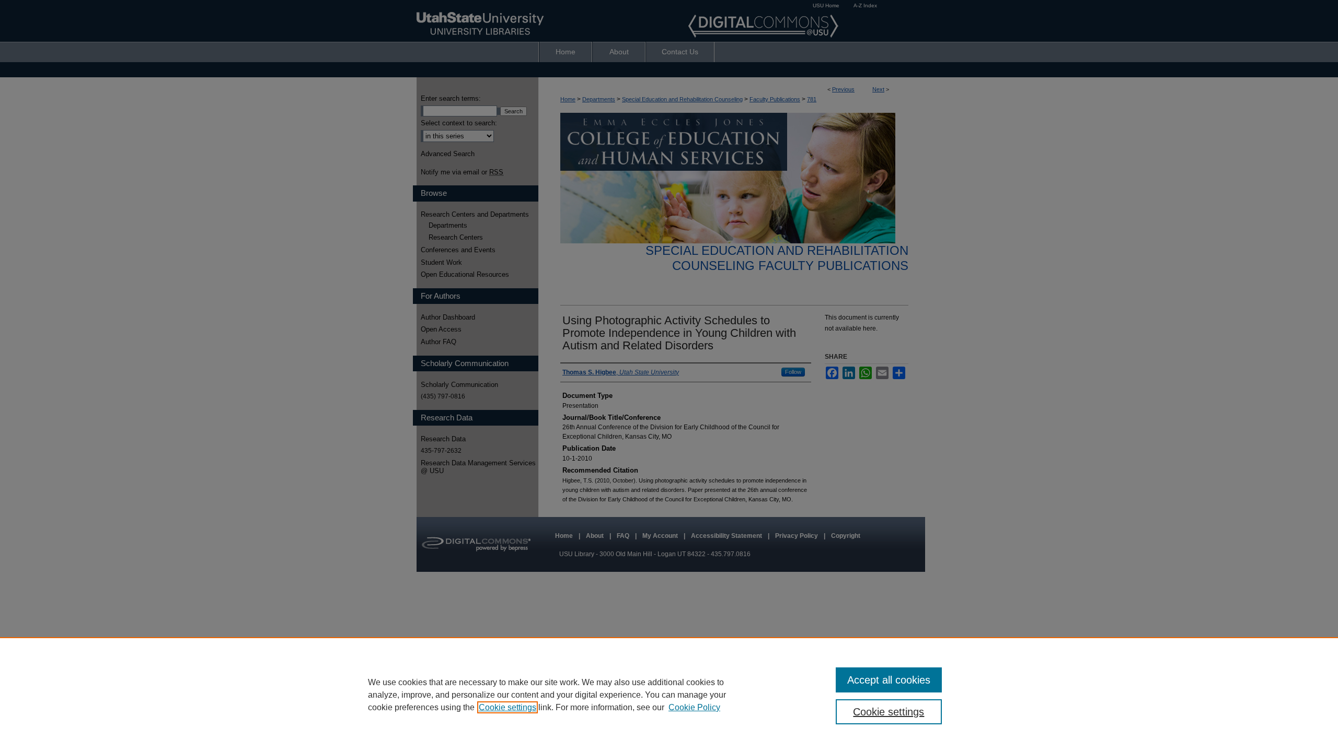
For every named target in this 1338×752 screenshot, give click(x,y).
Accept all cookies (888, 680)
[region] (669, 694)
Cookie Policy (694, 707)
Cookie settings (507, 707)
